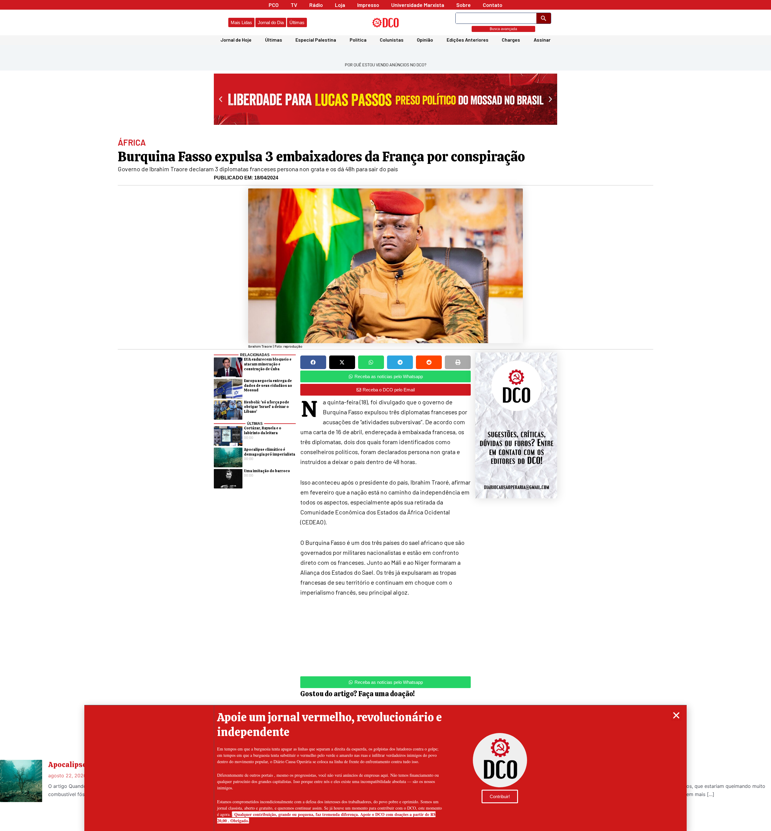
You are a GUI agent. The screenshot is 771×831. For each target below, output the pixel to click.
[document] (385, 415)
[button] (676, 715)
